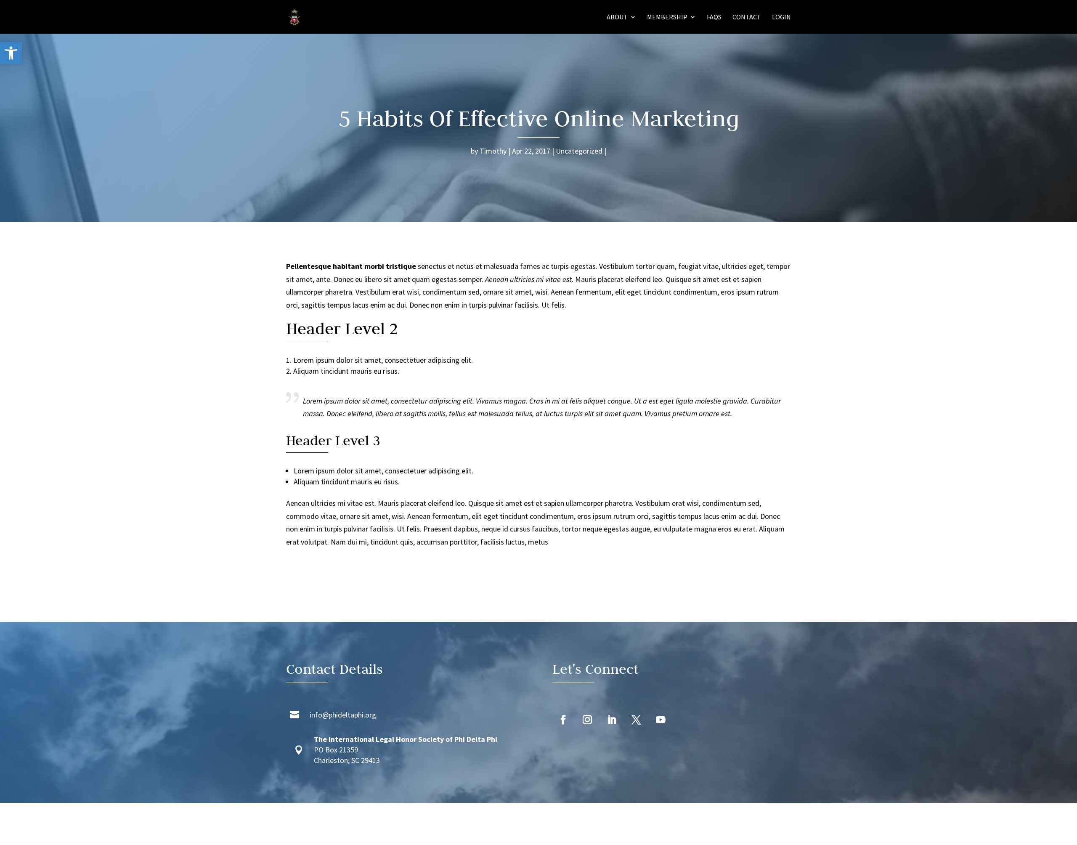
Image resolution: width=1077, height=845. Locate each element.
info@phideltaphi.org (343, 715)
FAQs (714, 17)
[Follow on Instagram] (587, 720)
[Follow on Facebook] (562, 720)
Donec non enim (434, 305)
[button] (11, 53)
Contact (746, 17)
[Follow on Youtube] (660, 720)
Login (781, 17)
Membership (667, 17)
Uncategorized (579, 151)
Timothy (493, 151)
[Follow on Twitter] (636, 720)
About (617, 17)
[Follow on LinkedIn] (611, 720)
